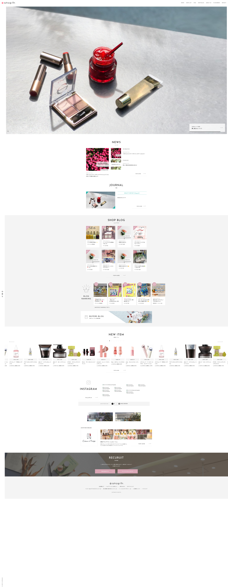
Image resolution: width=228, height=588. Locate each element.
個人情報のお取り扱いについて (109, 488)
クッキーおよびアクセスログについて (93, 488)
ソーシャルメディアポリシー (124, 488)
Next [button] (220, 341)
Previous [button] (12, 341)
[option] (116, 70)
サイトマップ (144, 488)
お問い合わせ (122, 486)
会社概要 (100, 486)
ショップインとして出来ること (111, 486)
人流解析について (136, 488)
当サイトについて (130, 486)
